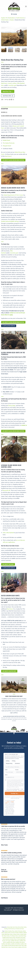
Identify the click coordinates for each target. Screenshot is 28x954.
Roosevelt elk (6, 490)
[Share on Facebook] (4, 99)
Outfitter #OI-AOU (10, 942)
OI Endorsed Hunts (19, 928)
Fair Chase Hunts (5, 935)
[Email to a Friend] (7, 99)
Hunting (6, 928)
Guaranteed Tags (22, 935)
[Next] (24, 36)
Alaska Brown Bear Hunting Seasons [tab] (11, 116)
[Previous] (3, 36)
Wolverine (24, 947)
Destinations (11, 17)
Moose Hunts (12, 937)
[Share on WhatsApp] (2, 99)
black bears (4, 83)
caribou (14, 83)
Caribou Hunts (16, 934)
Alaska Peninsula (18, 931)
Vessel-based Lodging (16, 947)
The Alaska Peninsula (8, 143)
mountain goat (12, 85)
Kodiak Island (6, 140)
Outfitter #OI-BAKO (5, 944)
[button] (26, 6)
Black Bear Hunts (9, 934)
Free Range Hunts (14, 935)
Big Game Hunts (14, 927)
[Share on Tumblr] (13, 99)
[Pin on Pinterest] (9, 99)
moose (10, 83)
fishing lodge (11, 405)
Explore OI (4, 17)
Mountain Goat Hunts (20, 937)
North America (20, 17)
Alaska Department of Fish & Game (13, 195)
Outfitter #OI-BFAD (15, 944)
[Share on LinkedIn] (11, 99)
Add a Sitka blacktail (8, 532)
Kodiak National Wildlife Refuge (10, 221)
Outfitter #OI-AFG (15, 940)
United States (5, 20)
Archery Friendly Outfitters (17, 932)
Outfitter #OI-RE (8, 945)
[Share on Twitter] (6, 99)
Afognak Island (7, 145)
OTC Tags (8, 940)
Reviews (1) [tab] (4, 112)
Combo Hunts (23, 934)
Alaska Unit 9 (8, 932)
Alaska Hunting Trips (9, 931)
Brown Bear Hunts (22, 927)
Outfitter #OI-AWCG (20, 942)
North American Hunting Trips (9, 939)
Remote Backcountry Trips (18, 945)
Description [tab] (4, 109)
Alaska (12, 20)
